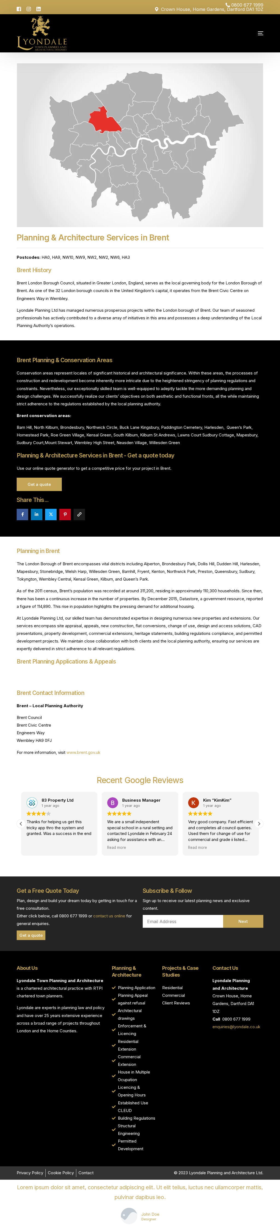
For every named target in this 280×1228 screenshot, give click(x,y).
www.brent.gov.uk (83, 752)
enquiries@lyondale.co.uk (236, 1026)
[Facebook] (20, 8)
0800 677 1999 (247, 5)
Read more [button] (116, 847)
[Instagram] (29, 8)
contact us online (109, 915)
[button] (259, 824)
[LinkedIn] (38, 8)
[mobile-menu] (245, 33)
